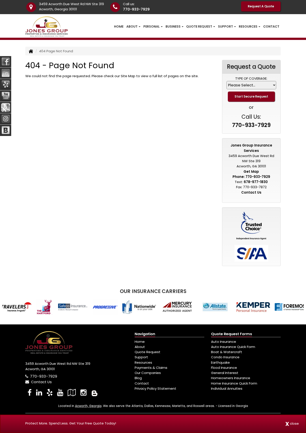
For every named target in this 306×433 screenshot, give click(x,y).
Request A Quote (261, 6)
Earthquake (220, 362)
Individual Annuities (226, 388)
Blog (138, 378)
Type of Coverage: (251, 78)
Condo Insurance (225, 357)
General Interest (224, 372)
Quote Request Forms (231, 334)
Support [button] (226, 26)
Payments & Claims (151, 367)
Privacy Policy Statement (155, 388)
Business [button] (173, 26)
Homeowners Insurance (230, 378)
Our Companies (148, 372)
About (140, 346)
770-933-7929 (136, 9)
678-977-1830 (256, 181)
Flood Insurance (224, 367)
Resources (143, 362)
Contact (271, 26)
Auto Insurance (223, 341)
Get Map (251, 171)
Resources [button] (248, 26)
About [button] (132, 26)
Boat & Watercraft (226, 352)
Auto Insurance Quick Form (233, 346)
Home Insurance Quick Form (234, 383)
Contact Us (251, 192)
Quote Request (147, 352)
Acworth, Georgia (88, 406)
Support (141, 357)
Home (118, 26)
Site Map (128, 76)
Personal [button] (151, 26)
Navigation (145, 334)
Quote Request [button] (199, 26)
